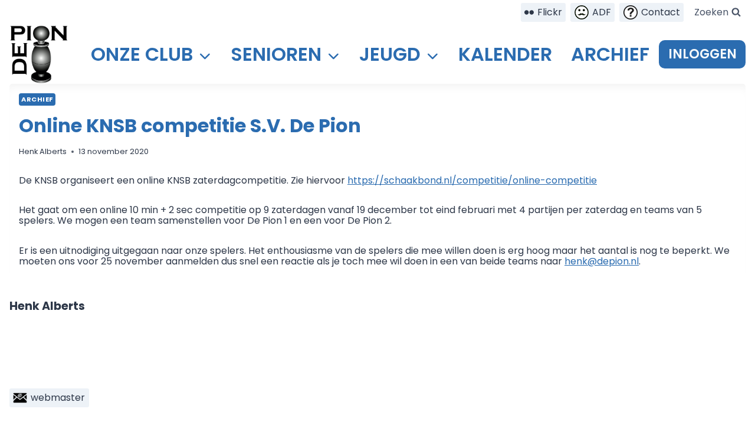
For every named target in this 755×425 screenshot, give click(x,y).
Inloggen (702, 54)
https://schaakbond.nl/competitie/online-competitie (472, 180)
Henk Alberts (43, 151)
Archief (610, 54)
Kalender (505, 54)
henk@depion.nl (601, 261)
